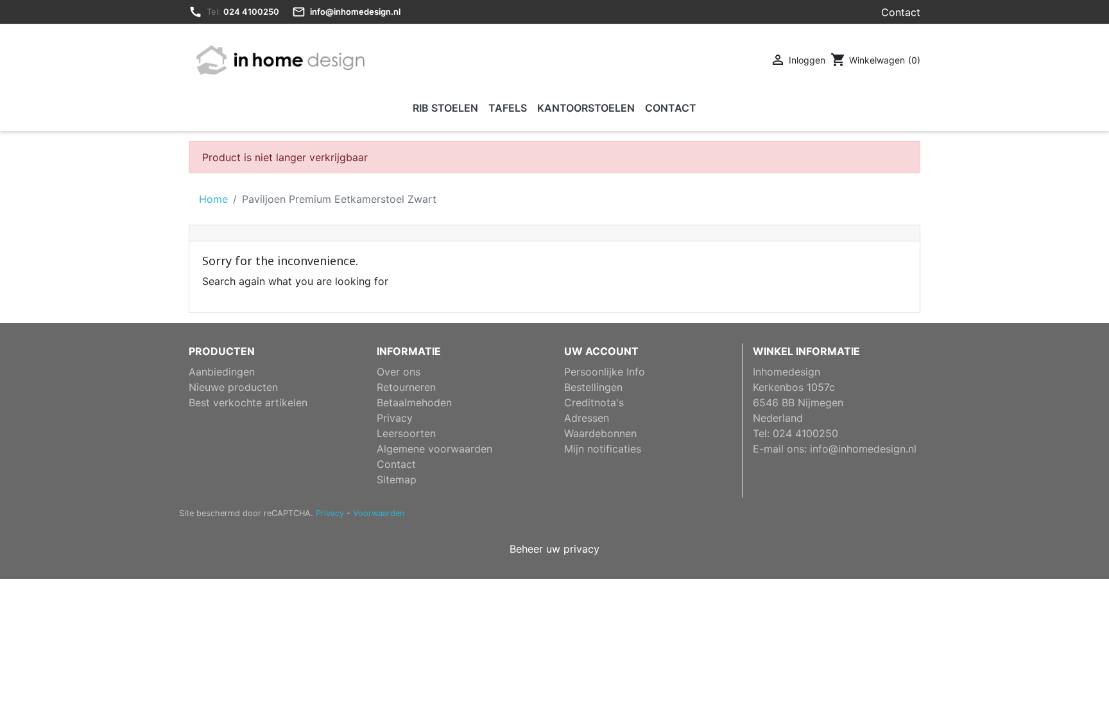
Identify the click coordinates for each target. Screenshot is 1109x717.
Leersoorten (406, 433)
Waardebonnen (600, 433)
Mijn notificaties (602, 448)
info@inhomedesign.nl (355, 11)
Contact (900, 12)
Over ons (398, 371)
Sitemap (397, 479)
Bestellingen (593, 387)
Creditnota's (594, 402)
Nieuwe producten (233, 387)
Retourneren (406, 387)
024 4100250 (251, 11)
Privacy (395, 417)
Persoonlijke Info (604, 371)
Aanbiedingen (222, 371)
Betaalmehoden (414, 402)
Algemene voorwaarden (434, 448)
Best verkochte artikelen (248, 402)
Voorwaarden (378, 513)
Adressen (586, 417)
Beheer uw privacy (554, 548)
